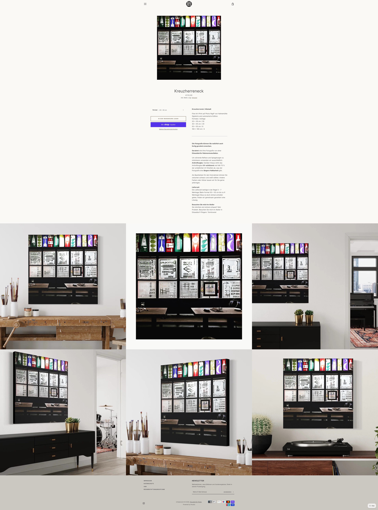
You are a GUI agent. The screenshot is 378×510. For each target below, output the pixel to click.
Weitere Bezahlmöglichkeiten (168, 129)
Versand (194, 98)
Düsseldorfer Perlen (196, 502)
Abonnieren (228, 492)
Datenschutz (149, 483)
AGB (145, 486)
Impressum (148, 480)
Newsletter (198, 481)
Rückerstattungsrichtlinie (154, 489)
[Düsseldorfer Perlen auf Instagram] (144, 503)
